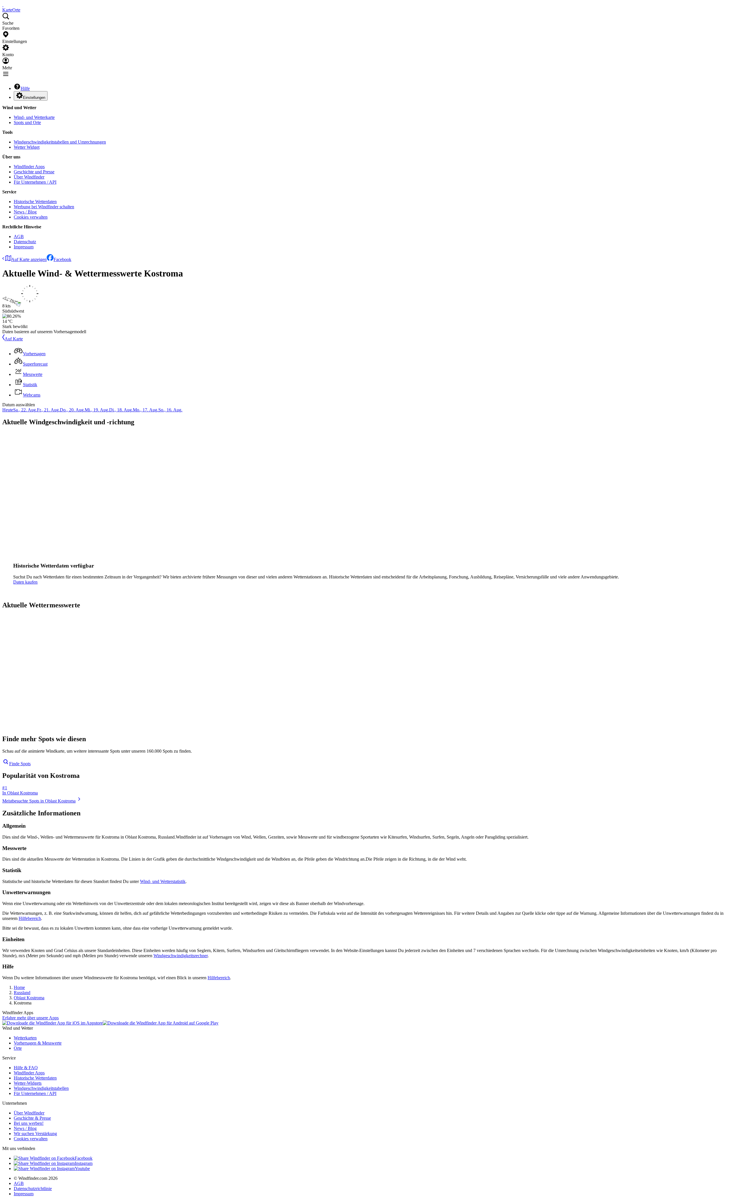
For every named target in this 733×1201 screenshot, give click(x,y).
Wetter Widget (27, 147)
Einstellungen (34, 97)
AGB (19, 236)
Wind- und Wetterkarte (34, 117)
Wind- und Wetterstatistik (163, 881)
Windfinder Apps (29, 166)
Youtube (82, 1168)
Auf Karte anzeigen (29, 259)
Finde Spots (20, 763)
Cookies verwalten (31, 217)
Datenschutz (25, 241)
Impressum (24, 246)
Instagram (83, 1163)
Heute (7, 409)
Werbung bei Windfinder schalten (44, 206)
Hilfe (25, 88)
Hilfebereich (30, 918)
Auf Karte (14, 338)
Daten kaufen (25, 582)
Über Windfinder (29, 176)
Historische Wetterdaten (35, 201)
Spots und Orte (27, 122)
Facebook (62, 259)
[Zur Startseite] (2, 4)
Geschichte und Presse (34, 171)
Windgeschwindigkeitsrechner (180, 955)
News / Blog (25, 211)
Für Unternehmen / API (35, 182)
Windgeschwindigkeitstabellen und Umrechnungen (60, 142)
